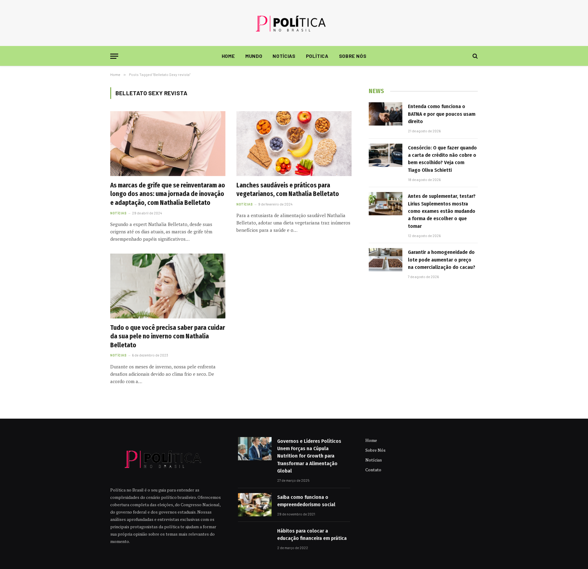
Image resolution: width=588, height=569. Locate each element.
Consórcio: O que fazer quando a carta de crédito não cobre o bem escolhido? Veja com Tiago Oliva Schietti (442, 159)
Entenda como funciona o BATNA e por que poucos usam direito (441, 114)
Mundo (253, 56)
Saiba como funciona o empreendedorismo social (306, 501)
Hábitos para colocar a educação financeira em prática (312, 534)
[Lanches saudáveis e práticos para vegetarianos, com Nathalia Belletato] (294, 143)
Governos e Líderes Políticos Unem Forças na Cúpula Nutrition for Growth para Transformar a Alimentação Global (309, 456)
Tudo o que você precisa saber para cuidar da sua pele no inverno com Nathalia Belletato (167, 336)
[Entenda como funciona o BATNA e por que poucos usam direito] (385, 114)
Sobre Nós (353, 56)
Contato (373, 470)
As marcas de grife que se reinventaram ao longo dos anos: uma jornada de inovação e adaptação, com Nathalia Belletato (167, 194)
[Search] (474, 56)
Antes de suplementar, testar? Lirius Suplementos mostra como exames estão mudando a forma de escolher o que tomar (442, 211)
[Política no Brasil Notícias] (294, 23)
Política (317, 56)
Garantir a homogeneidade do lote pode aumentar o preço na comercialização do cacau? (441, 259)
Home (228, 56)
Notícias (284, 56)
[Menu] (114, 56)
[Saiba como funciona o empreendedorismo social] (255, 504)
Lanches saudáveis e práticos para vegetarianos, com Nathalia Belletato (287, 189)
